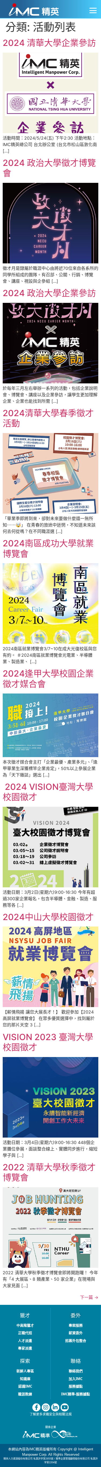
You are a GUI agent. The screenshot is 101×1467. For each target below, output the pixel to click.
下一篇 (89, 1297)
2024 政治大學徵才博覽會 (49, 168)
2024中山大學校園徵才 (48, 917)
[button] (93, 11)
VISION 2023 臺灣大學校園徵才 (48, 1042)
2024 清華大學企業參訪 (49, 43)
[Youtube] (65, 1407)
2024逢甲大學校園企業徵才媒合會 (48, 678)
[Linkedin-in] (55, 1407)
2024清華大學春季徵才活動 (48, 418)
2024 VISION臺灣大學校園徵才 (48, 792)
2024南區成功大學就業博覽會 (48, 548)
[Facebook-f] (36, 1407)
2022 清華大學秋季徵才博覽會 (49, 1172)
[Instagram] (46, 1407)
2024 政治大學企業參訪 (49, 293)
